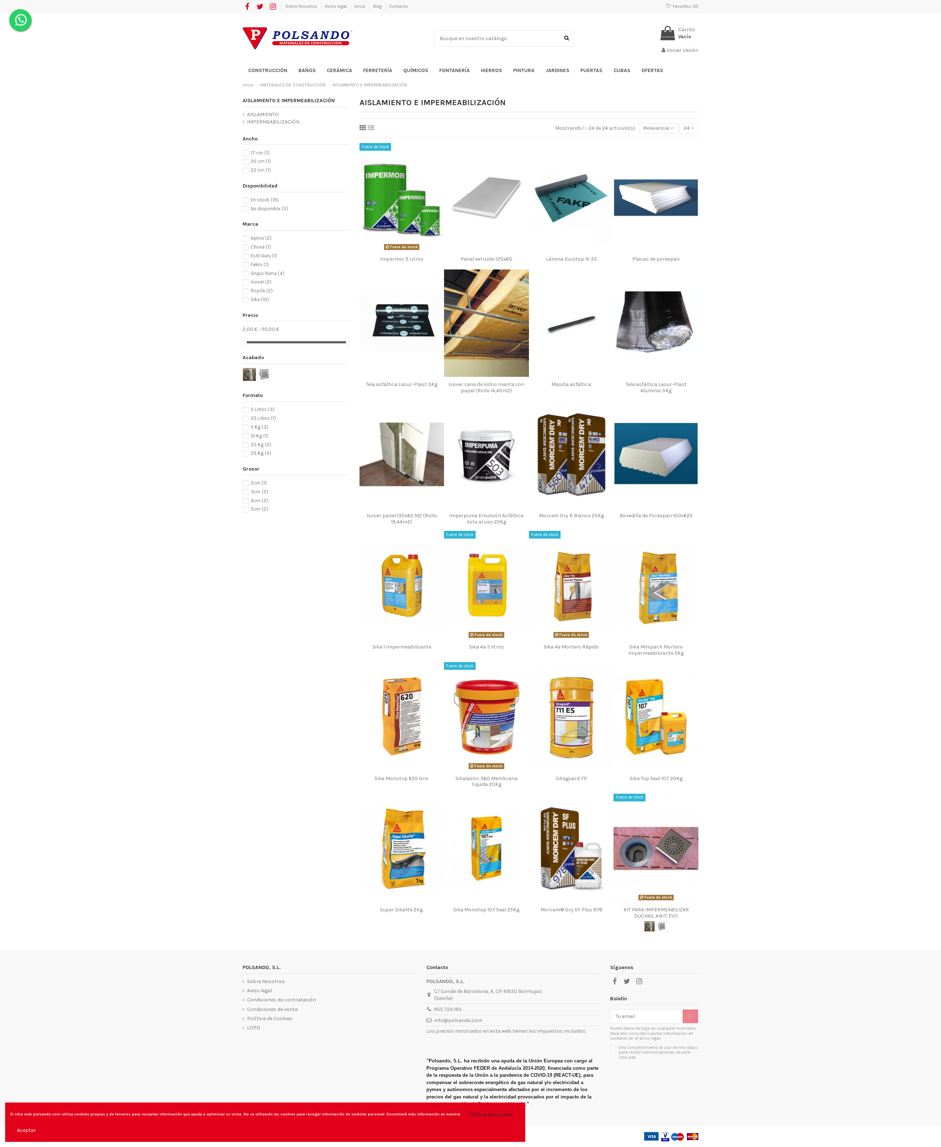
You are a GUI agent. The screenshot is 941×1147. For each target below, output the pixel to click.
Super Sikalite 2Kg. (401, 910)
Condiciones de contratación (281, 1000)
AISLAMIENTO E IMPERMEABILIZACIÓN (289, 100)
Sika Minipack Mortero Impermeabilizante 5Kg (656, 650)
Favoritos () (685, 6)
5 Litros (263, 409)
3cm (259, 491)
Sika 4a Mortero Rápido (571, 647)
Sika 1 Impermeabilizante (401, 647)
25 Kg (261, 453)
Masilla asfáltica (571, 384)
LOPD (253, 1028)
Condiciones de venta (272, 1009)
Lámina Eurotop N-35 (571, 259)
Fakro (260, 264)
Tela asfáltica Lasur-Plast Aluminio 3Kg (656, 387)
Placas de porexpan (656, 259)
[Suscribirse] (690, 1016)
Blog (378, 6)
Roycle (262, 290)
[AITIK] (661, 926)
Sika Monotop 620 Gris (402, 778)
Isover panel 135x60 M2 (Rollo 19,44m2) (401, 518)
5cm (259, 509)
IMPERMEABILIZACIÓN (273, 122)
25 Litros (263, 418)
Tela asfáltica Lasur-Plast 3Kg (401, 384)
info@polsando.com (458, 1020)
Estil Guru (264, 255)
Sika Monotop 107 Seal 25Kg (486, 910)
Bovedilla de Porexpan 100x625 (656, 515)
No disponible (269, 208)
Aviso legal (336, 6)
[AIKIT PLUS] (649, 926)
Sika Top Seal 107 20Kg (656, 778)
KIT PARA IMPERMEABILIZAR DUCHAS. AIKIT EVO (656, 913)
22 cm (261, 170)
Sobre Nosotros (301, 6)
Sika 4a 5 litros (486, 647)
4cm (259, 500)
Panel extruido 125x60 (486, 259)
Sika (260, 299)
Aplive (261, 238)
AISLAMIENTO (263, 114)
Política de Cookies (269, 1018)
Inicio (360, 6)
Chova (261, 247)
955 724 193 (448, 1009)
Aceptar (26, 1130)
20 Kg (261, 444)
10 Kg (259, 436)
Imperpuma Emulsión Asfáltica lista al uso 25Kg (486, 518)
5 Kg (259, 427)
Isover (261, 282)
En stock (265, 200)
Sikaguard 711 (571, 778)
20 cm (261, 161)
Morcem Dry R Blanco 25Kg (571, 515)
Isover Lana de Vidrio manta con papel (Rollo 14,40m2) (486, 387)
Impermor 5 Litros (401, 259)
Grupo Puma (268, 273)
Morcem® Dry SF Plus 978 (571, 910)
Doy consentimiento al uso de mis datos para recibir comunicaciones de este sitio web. (658, 1052)
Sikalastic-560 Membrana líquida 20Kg (486, 781)
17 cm (260, 153)
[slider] (245, 342)
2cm (259, 483)
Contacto (398, 6)
